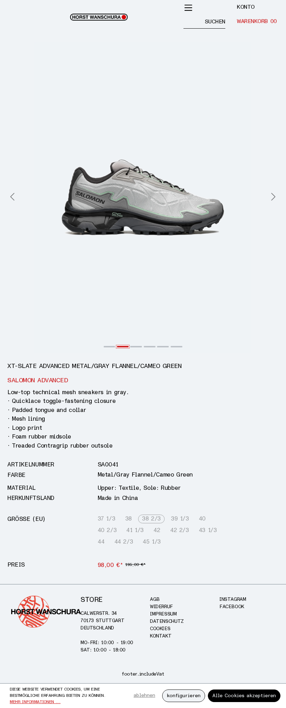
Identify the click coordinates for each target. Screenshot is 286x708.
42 (156, 530)
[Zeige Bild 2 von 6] (123, 346)
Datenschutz (167, 621)
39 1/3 (180, 519)
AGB (155, 599)
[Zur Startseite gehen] (99, 17)
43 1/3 (208, 530)
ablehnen (144, 695)
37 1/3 (106, 519)
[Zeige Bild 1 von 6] (109, 346)
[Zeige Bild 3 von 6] (136, 346)
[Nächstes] (273, 197)
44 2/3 (123, 542)
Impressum (163, 614)
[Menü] (188, 7)
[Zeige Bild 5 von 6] (163, 346)
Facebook (231, 606)
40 (202, 519)
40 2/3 (107, 530)
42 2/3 (179, 530)
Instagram (232, 599)
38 (128, 519)
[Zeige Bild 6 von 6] (176, 346)
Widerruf (161, 606)
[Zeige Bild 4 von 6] (149, 346)
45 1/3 (152, 542)
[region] (143, 197)
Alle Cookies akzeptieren (244, 695)
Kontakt (160, 636)
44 (101, 542)
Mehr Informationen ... (35, 702)
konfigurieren (184, 695)
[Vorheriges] (12, 197)
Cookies (160, 628)
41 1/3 (135, 530)
